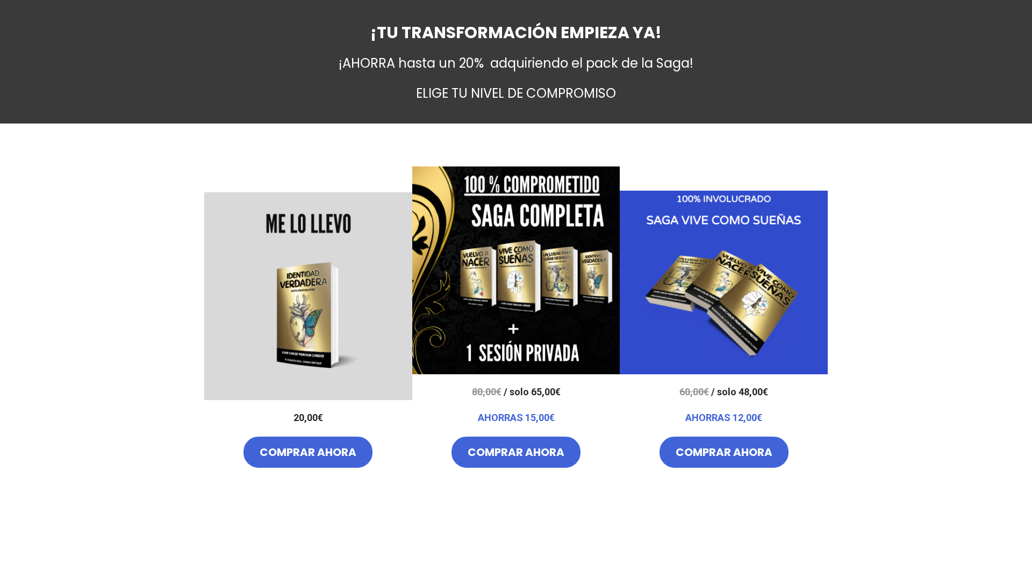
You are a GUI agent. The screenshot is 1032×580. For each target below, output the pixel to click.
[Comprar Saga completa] (516, 270)
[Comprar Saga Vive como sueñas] (724, 282)
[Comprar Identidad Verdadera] (308, 296)
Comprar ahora (308, 452)
